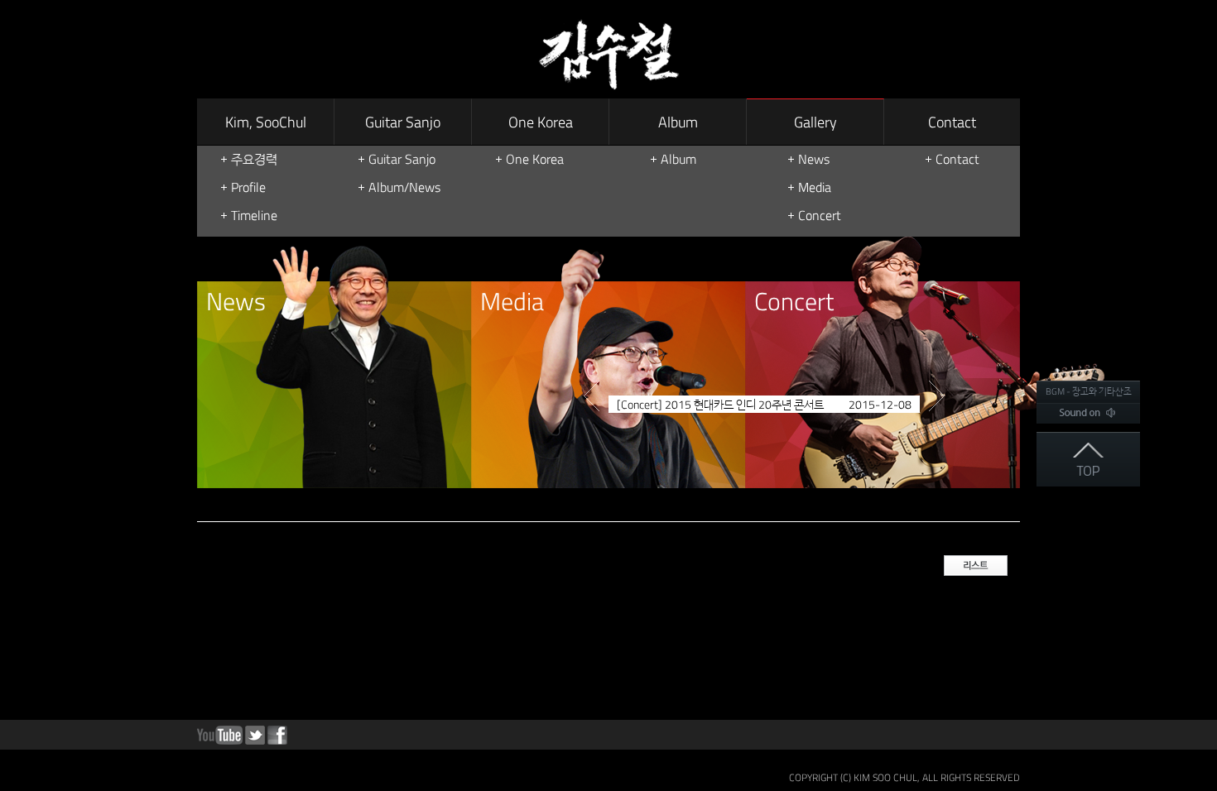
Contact (952, 122)
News (814, 159)
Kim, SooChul (265, 122)
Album (678, 122)
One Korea (540, 122)
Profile (248, 187)
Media (814, 187)
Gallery (815, 122)
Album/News (404, 187)
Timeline (254, 215)
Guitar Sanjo (402, 122)
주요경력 (254, 159)
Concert (819, 215)
